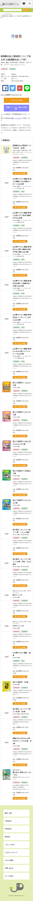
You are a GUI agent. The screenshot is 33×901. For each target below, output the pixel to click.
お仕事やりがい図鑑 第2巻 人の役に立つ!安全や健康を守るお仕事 (22, 215)
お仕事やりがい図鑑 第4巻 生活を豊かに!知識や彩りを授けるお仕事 (22, 283)
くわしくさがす (10, 844)
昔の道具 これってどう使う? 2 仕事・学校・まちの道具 (22, 561)
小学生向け (8, 821)
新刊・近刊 (8, 813)
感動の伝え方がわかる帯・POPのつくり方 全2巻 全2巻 (22, 740)
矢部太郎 (22, 62)
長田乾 (12, 62)
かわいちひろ (15, 64)
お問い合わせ (9, 868)
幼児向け (7, 836)
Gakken (3, 62)
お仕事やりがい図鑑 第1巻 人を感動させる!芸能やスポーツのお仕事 (22, 181)
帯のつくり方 (17, 595)
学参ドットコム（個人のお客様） (16, 108)
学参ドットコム (15, 118)
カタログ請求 (9, 860)
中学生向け (8, 829)
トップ (2, 14)
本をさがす (26, 10)
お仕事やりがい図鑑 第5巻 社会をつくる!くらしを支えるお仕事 (22, 317)
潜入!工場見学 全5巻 (20, 682)
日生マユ (29, 62)
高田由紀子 (16, 777)
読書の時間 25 (17, 770)
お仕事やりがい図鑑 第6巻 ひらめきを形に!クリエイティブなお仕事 (22, 351)
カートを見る (9, 876)
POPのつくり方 (18, 626)
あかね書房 (16, 785)
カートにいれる (16, 100)
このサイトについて (11, 852)
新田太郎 (23, 534)
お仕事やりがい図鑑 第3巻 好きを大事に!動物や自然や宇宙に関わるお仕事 (22, 249)
